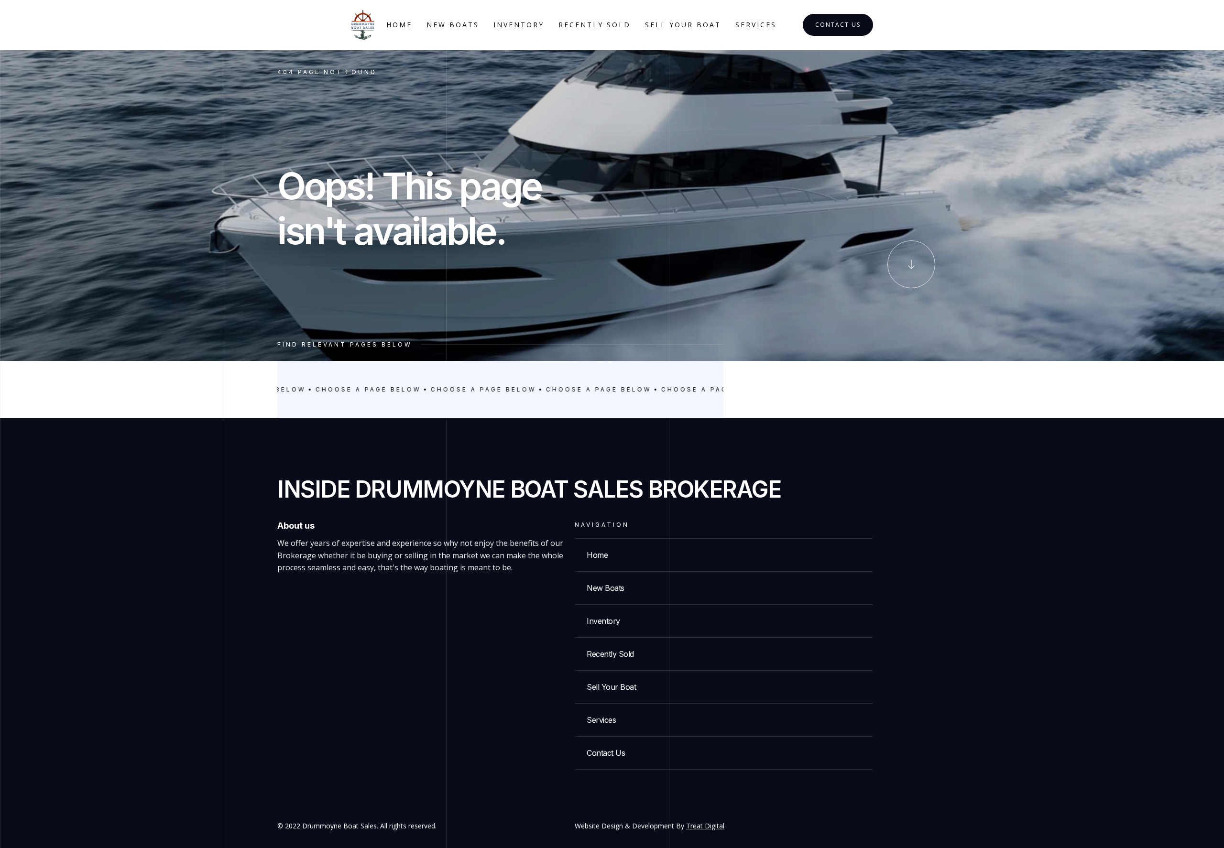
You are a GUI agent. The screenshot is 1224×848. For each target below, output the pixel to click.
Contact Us (838, 25)
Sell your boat (683, 24)
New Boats (452, 24)
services (755, 24)
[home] (363, 25)
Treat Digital (705, 825)
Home (399, 24)
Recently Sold (594, 24)
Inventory (518, 24)
